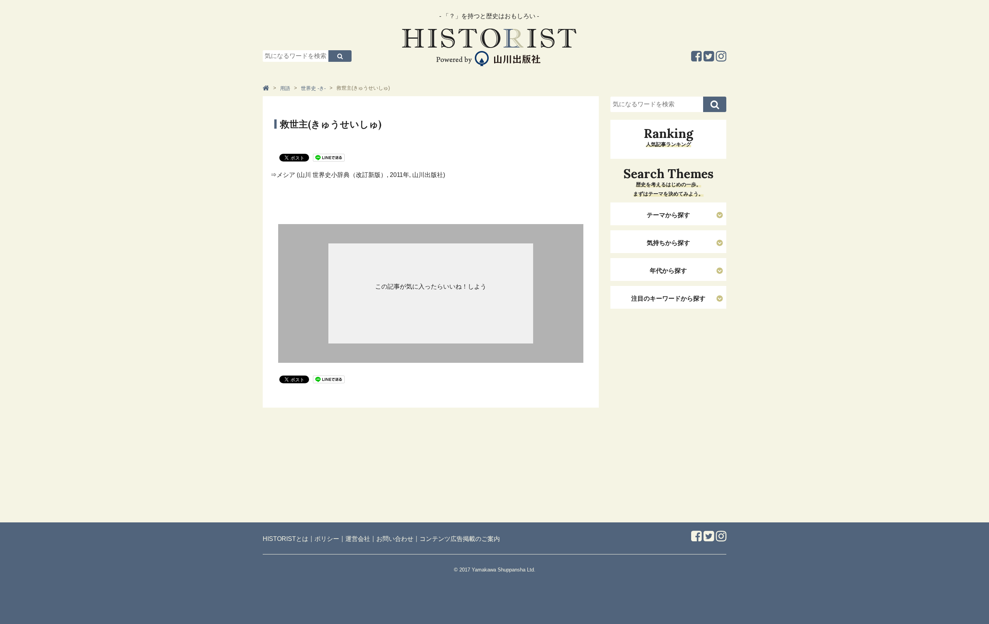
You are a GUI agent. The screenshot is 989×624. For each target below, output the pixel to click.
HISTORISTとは (285, 539)
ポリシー (326, 539)
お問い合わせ (394, 539)
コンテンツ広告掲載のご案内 (460, 539)
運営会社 (357, 539)
